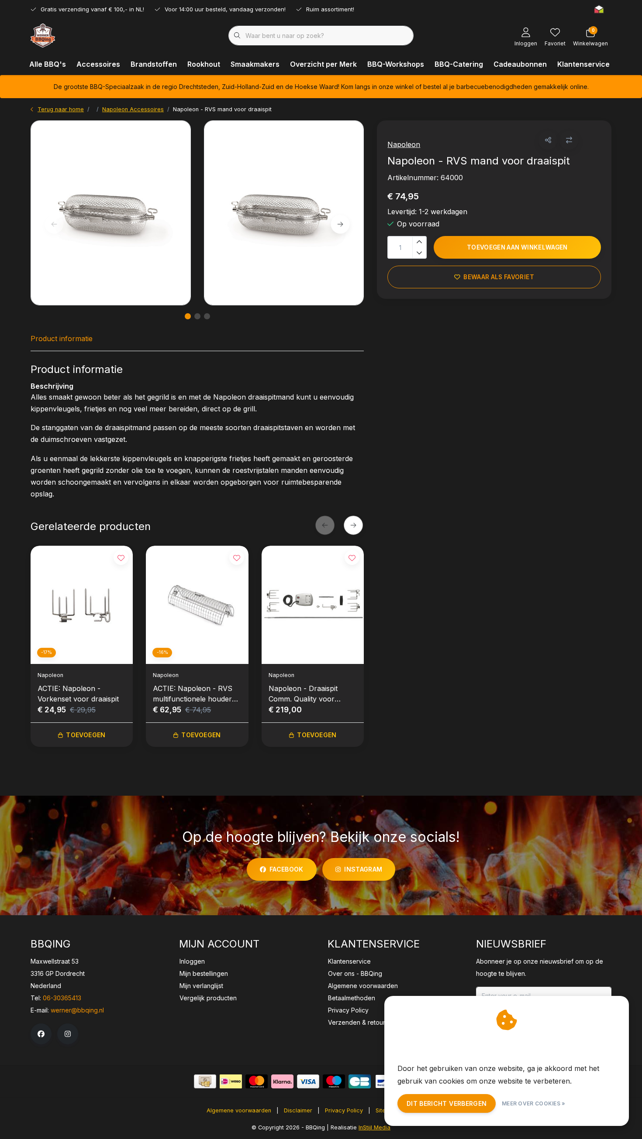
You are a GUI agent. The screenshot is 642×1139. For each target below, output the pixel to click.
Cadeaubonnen (520, 64)
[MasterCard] (256, 1081)
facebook (286, 869)
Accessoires (98, 64)
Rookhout (203, 64)
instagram (363, 869)
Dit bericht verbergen (447, 1103)
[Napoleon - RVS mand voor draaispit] (111, 212)
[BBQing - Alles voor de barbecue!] (43, 35)
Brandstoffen (154, 64)
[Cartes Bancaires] (360, 1081)
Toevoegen (85, 735)
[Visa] (308, 1081)
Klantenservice (583, 64)
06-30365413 (62, 998)
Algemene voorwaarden (239, 1110)
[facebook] (41, 1033)
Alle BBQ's (47, 64)
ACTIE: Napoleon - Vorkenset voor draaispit (78, 693)
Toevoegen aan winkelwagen (517, 247)
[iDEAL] (231, 1081)
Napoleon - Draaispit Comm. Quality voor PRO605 (303, 694)
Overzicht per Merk (323, 64)
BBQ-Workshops (395, 64)
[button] (547, 140)
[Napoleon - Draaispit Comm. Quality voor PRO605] (313, 605)
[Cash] (205, 1081)
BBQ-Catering (459, 64)
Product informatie (62, 338)
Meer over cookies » (534, 1103)
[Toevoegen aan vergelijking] (568, 140)
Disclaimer (298, 1110)
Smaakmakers (255, 64)
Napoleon (403, 144)
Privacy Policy (344, 1110)
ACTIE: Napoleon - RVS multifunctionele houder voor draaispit (192, 694)
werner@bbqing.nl (77, 1010)
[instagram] (67, 1033)
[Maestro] (334, 1081)
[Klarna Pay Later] (282, 1081)
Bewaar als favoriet (499, 277)
